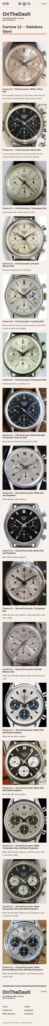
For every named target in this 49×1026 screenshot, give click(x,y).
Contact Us (7, 1010)
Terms (5, 1007)
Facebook (28, 1014)
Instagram (28, 1010)
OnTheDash (17, 14)
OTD (6, 3)
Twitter (27, 1007)
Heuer (43, 991)
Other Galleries (9, 1014)
